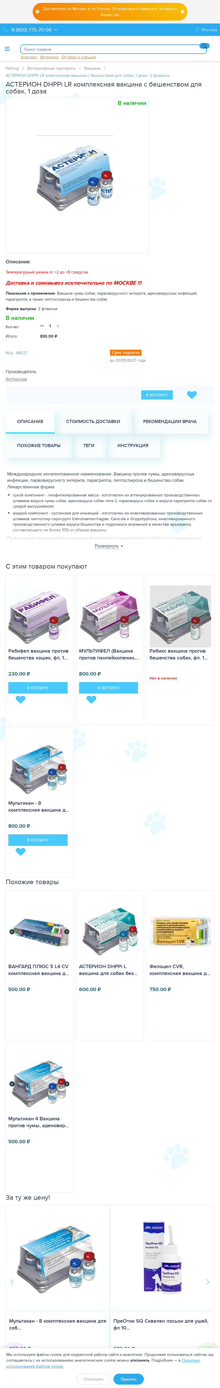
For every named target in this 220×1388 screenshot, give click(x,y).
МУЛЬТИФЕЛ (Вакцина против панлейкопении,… (109, 654)
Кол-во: (12, 327)
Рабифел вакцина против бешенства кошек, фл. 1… (38, 654)
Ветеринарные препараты (51, 68)
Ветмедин (49, 57)
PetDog (12, 68)
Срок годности (126, 352)
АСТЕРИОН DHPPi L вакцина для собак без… (108, 970)
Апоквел (28, 57)
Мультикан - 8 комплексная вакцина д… (38, 806)
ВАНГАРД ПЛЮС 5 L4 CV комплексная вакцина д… (38, 970)
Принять (129, 1379)
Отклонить (93, 1379)
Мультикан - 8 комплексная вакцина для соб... (65, 1324)
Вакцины (92, 68)
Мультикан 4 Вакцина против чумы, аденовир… (38, 1122)
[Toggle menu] (7, 48)
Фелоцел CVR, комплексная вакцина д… (180, 970)
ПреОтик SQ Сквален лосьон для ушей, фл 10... (168, 1324)
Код (9, 353)
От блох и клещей (78, 57)
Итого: (11, 336)
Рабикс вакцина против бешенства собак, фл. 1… (179, 654)
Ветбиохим (16, 379)
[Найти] (204, 46)
